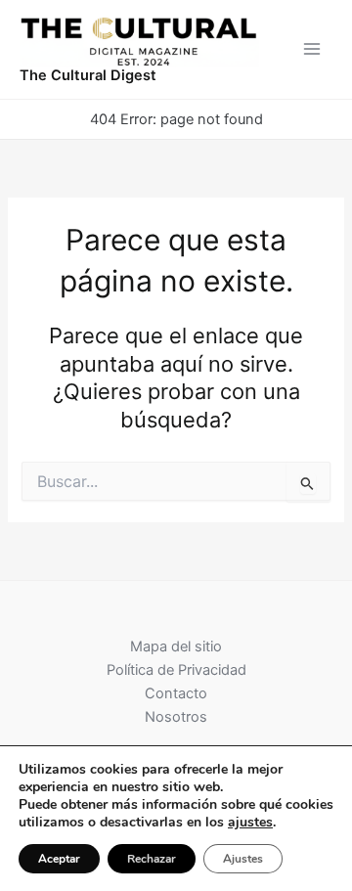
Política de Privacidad (176, 670)
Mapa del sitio (176, 646)
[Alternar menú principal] (311, 48)
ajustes (250, 822)
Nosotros (176, 717)
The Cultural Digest (88, 75)
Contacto (176, 693)
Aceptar (59, 859)
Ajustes (243, 859)
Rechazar (151, 859)
